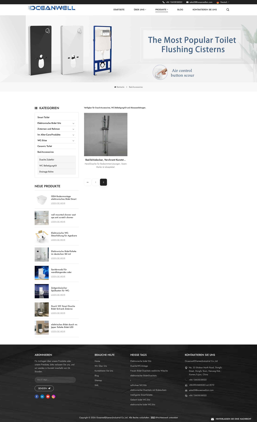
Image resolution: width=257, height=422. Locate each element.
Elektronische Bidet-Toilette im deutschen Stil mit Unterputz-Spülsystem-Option (63, 252)
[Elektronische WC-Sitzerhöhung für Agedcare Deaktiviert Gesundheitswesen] (42, 236)
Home (97, 361)
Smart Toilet (43, 117)
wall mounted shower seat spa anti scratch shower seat (63, 216)
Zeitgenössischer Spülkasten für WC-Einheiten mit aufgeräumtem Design (61, 289)
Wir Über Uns (101, 365)
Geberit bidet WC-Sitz (140, 399)
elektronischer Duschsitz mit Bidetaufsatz (148, 390)
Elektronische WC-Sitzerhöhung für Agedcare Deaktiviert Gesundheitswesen (64, 234)
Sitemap (98, 380)
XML (97, 385)
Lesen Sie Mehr (58, 203)
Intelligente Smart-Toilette (141, 394)
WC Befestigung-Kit (48, 165)
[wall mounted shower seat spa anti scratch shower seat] (42, 218)
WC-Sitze (42, 140)
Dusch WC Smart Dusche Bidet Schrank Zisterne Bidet (63, 307)
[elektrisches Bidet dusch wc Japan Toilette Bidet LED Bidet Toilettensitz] (42, 328)
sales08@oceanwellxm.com (201, 2)
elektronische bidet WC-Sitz (142, 404)
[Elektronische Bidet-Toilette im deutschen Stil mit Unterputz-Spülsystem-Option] (42, 254)
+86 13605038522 (174, 2)
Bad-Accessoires (45, 151)
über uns (139, 9)
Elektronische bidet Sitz (140, 361)
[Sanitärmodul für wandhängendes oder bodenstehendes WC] (42, 273)
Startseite (118, 9)
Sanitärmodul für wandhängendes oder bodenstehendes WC (61, 271)
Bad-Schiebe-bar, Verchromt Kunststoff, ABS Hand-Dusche (106, 159)
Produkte (160, 9)
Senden (42, 388)
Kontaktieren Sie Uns (205, 9)
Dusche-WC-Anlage (139, 365)
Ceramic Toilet (44, 146)
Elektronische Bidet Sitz (49, 123)
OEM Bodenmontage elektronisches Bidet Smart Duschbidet (63, 197)
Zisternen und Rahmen (48, 128)
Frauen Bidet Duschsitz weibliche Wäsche (149, 370)
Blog (180, 9)
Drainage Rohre (46, 171)
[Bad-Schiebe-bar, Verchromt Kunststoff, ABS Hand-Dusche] (105, 134)
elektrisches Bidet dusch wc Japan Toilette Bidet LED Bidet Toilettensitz (64, 326)
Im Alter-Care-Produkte (48, 134)
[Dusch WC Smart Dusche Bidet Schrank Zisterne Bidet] (42, 309)
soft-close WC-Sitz (138, 385)
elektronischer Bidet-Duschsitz (143, 375)
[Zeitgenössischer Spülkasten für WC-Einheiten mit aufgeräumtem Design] (42, 291)
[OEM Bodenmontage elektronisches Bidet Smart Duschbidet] (42, 200)
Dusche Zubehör (46, 159)
